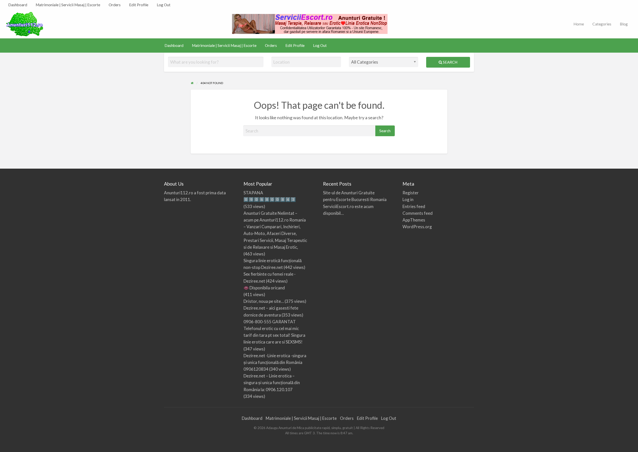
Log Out (163, 4)
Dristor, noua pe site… (263, 301)
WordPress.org (417, 226)
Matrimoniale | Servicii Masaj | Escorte (68, 4)
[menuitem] (17, 5)
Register (410, 192)
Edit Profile (138, 4)
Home (578, 24)
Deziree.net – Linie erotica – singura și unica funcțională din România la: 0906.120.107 (271, 382)
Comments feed (417, 213)
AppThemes (413, 220)
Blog (624, 24)
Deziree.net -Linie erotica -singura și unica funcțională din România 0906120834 (274, 362)
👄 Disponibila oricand (264, 287)
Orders (115, 4)
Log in (407, 199)
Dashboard (17, 4)
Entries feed (413, 206)
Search (449, 62)
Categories (601, 24)
